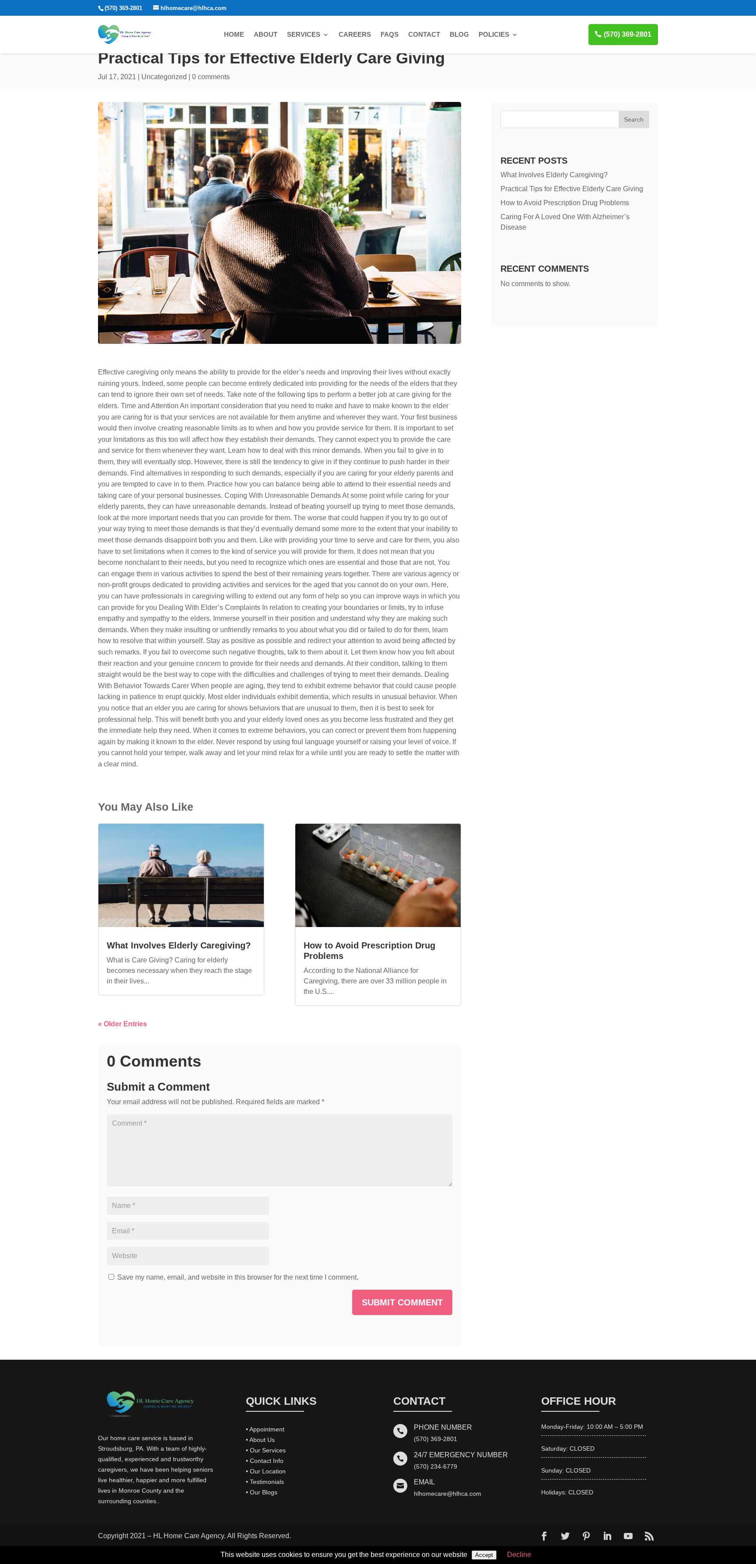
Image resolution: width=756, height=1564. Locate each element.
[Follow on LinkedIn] (607, 1536)
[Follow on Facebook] (544, 1536)
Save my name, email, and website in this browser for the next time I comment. (237, 1277)
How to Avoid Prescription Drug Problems (564, 202)
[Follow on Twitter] (565, 1536)
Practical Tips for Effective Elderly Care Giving (571, 188)
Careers (355, 34)
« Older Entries (122, 1024)
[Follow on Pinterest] (586, 1536)
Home (234, 34)
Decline (519, 1554)
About (265, 34)
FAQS (390, 34)
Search (634, 119)
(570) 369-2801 (627, 34)
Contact (424, 34)
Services (303, 34)
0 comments (211, 76)
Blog (459, 34)
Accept (484, 1555)
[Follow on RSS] (649, 1536)
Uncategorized (164, 76)
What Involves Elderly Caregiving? (179, 945)
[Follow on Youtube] (628, 1536)
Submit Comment (402, 1302)
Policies (494, 34)
